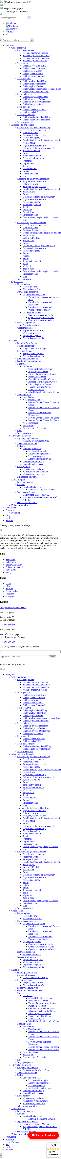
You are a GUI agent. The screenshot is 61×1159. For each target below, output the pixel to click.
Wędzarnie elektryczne (33, 330)
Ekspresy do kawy (25, 351)
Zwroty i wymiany (14, 564)
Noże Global (28, 397)
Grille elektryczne (25, 94)
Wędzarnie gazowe (31, 333)
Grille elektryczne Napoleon (35, 96)
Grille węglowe (24, 78)
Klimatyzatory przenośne (34, 474)
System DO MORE (31, 150)
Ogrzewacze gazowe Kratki (40, 315)
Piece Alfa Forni (30, 286)
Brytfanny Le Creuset (38, 371)
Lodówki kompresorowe (39, 453)
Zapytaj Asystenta (45, 1135)
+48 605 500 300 (7, 642)
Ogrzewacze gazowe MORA (36, 495)
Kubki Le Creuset (36, 389)
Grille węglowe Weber (33, 86)
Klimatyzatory (23, 466)
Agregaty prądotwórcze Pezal (36, 441)
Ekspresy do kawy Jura (33, 353)
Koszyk (12, 29)
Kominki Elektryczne (32, 487)
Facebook (10, 593)
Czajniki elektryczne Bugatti (35, 348)
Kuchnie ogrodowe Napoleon (36, 58)
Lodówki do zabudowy (33, 461)
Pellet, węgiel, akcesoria (33, 158)
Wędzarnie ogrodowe (26, 328)
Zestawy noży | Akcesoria (34, 428)
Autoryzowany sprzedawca (17, 5)
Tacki (25, 166)
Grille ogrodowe (18, 48)
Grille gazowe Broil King (34, 66)
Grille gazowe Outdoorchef (35, 76)
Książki (26, 256)
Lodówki (21, 446)
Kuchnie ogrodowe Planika (35, 60)
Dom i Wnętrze (18, 479)
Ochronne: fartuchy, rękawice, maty (39, 148)
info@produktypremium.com (13, 607)
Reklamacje (11, 562)
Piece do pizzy (23, 284)
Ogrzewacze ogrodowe (27, 292)
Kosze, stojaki (29, 143)
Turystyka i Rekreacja (21, 435)
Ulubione (12, 23)
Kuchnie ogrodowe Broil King (36, 55)
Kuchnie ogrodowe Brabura (35, 53)
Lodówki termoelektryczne (40, 459)
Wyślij (52, 657)
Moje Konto (11, 570)
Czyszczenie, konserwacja (34, 145)
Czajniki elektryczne (26, 346)
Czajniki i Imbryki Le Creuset (41, 379)
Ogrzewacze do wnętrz (27, 492)
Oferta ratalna (12, 591)
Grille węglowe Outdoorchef (36, 91)
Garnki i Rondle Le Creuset (40, 369)
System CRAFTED (31, 238)
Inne (25, 176)
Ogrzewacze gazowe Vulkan (41, 320)
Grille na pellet (23, 107)
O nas (8, 583)
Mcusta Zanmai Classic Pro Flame (43, 420)
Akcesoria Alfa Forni (32, 289)
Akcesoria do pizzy (31, 137)
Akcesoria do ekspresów (34, 356)
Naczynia (21, 364)
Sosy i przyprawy (25, 279)
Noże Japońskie (24, 394)
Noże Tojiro (28, 425)
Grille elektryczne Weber (34, 99)
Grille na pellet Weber (32, 112)
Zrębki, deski (28, 163)
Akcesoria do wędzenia (33, 338)
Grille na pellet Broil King (34, 109)
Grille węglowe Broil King (35, 81)
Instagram (10, 596)
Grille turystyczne (25, 122)
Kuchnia (15, 340)
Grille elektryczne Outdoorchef (37, 101)
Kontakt (9, 520)
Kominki (21, 484)
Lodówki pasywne (36, 456)
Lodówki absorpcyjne (38, 451)
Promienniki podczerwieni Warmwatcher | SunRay (40, 308)
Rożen (26, 153)
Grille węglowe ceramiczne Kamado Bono (42, 89)
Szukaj (11, 31)
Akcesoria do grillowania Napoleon (33, 179)
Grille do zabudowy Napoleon (36, 119)
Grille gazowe (23, 63)
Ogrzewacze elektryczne (34, 294)
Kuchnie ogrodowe (25, 50)
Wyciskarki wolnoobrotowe (29, 361)
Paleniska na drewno (32, 325)
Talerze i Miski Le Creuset (40, 387)
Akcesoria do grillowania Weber (31, 222)
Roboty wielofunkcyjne (27, 358)
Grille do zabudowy (26, 114)
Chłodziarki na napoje (27, 443)
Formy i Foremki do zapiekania (42, 374)
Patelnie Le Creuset (37, 376)
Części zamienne (30, 173)
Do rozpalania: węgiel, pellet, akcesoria (40, 217)
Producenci (11, 507)
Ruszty (26, 171)
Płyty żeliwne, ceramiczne (34, 130)
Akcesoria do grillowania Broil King (33, 127)
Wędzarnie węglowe (32, 335)
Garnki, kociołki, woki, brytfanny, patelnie (42, 140)
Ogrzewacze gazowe (32, 312)
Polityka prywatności (15, 567)
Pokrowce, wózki (30, 132)
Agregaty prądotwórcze (27, 438)
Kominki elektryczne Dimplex (41, 489)
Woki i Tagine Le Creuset (39, 384)
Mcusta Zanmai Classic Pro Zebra (43, 417)
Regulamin (10, 559)
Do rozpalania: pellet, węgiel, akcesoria (40, 271)
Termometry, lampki (32, 155)
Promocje (10, 510)
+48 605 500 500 (7, 624)
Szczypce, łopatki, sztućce (34, 135)
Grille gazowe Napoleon (34, 68)
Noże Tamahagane (31, 423)
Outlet (8, 518)
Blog (8, 515)
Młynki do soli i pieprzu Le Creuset (44, 392)
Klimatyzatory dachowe (33, 469)
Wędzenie (27, 161)
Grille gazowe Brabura (33, 73)
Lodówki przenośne (32, 448)
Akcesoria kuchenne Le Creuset (42, 382)
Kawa (19, 430)
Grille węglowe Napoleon (34, 84)
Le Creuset (27, 366)
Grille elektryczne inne (33, 104)
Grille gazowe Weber (32, 71)
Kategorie (10, 45)
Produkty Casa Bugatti (27, 343)
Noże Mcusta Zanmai (32, 400)
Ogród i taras (17, 281)
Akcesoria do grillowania (22, 125)
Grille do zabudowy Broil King (37, 117)
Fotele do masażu (25, 482)
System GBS (28, 240)
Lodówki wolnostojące (33, 464)
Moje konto (13, 26)
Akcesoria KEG (30, 168)
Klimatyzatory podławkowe (35, 471)
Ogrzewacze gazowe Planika (41, 317)
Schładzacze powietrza (27, 477)
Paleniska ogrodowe (26, 322)
